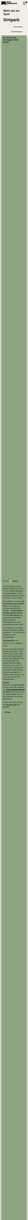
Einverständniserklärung (15, 689)
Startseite (6, 581)
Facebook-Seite (11, 704)
